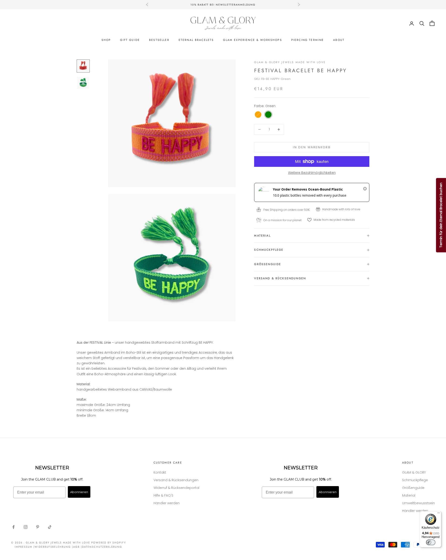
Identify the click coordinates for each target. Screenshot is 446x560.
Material (408, 495)
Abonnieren (79, 492)
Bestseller (159, 40)
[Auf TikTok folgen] (49, 527)
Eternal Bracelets (196, 40)
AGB (76, 547)
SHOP (106, 40)
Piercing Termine (307, 40)
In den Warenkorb (311, 147)
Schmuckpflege (415, 480)
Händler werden (167, 503)
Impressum (23, 547)
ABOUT (338, 40)
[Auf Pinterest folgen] (37, 527)
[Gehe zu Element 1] (83, 65)
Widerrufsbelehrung (53, 547)
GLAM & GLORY (414, 472)
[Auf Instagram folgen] (25, 527)
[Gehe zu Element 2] (83, 82)
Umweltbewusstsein (418, 503)
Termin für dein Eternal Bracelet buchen (441, 215)
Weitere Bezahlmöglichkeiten (312, 172)
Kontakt (160, 472)
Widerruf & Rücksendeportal (176, 487)
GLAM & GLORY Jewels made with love (289, 62)
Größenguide (413, 487)
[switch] (430, 542)
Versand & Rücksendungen (176, 480)
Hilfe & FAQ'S (163, 495)
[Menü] (438, 514)
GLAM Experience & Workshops (252, 40)
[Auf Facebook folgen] (13, 527)
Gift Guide (130, 40)
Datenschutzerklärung (102, 547)
